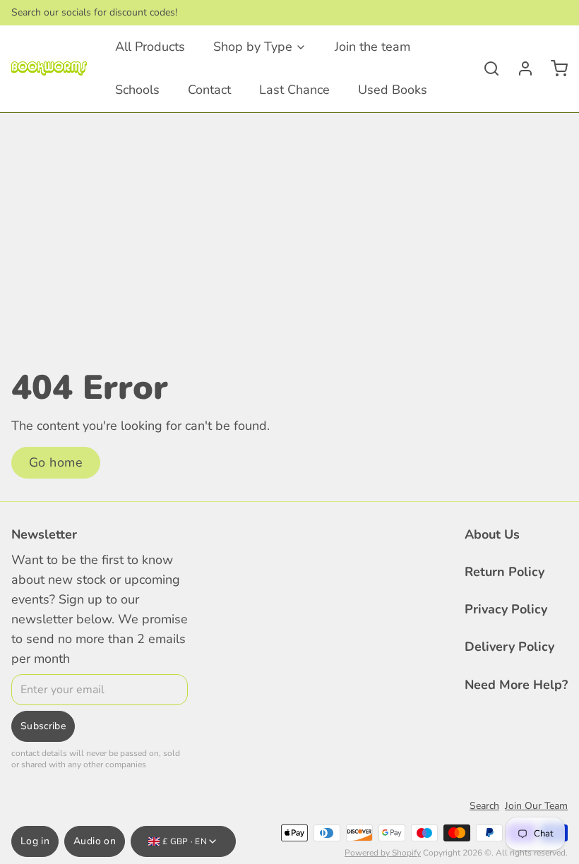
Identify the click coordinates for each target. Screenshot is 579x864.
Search (484, 805)
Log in (34, 841)
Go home (56, 462)
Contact (209, 89)
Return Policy (504, 571)
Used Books (392, 89)
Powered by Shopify (383, 852)
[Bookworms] (49, 68)
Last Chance (294, 89)
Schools (137, 89)
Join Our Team (536, 805)
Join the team (372, 46)
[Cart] (553, 68)
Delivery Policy (509, 646)
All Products (150, 46)
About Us (492, 534)
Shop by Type (252, 46)
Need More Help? (516, 684)
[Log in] (520, 68)
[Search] (486, 68)
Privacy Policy (506, 609)
